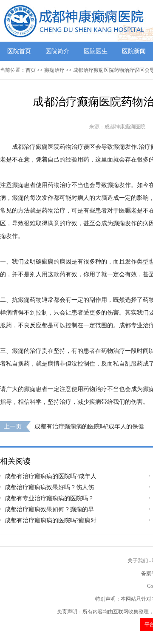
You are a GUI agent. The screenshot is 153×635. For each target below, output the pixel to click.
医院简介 (57, 51)
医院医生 (96, 51)
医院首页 (19, 51)
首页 (31, 70)
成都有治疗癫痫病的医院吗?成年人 (50, 476)
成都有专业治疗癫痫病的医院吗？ (49, 498)
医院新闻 (134, 51)
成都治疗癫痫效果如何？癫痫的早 (49, 509)
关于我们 (138, 561)
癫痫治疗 (54, 70)
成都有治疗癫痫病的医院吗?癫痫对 (50, 520)
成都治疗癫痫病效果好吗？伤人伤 (49, 487)
